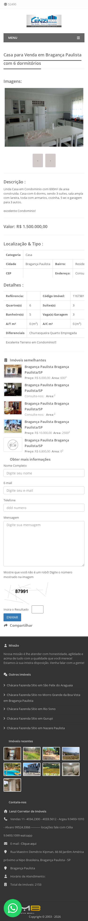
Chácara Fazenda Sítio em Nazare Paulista (36, 728)
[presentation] (38, 160)
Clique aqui (28, 843)
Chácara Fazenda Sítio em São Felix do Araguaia (40, 685)
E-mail (8, 483)
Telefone (9, 500)
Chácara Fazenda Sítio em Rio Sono (31, 709)
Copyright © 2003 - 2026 (44, 917)
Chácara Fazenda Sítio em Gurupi (30, 718)
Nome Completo (15, 465)
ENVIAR (12, 617)
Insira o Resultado (16, 609)
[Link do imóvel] (13, 754)
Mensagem (11, 517)
